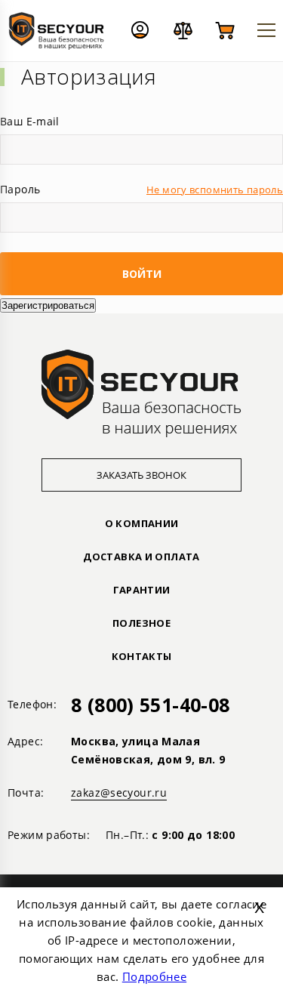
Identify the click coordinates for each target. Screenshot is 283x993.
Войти (141, 274)
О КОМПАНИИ (142, 523)
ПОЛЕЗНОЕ (141, 623)
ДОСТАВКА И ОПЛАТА (141, 556)
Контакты (142, 656)
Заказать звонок (141, 475)
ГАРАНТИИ (142, 590)
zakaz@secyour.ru (119, 792)
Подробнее (154, 976)
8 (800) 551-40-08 (150, 704)
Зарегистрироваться (48, 305)
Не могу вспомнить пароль (214, 189)
